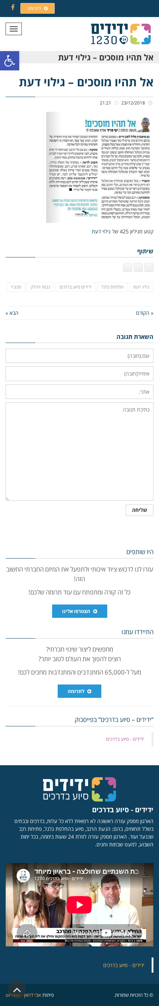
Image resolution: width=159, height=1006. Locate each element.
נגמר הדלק (40, 287)
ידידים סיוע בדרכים (76, 287)
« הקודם (144, 312)
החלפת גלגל (112, 287)
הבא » (12, 312)
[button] (9, 60)
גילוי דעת (101, 231)
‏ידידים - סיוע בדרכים (125, 739)
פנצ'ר (16, 287)
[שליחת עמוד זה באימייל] (127, 267)
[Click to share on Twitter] (138, 267)
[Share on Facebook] (149, 267)
